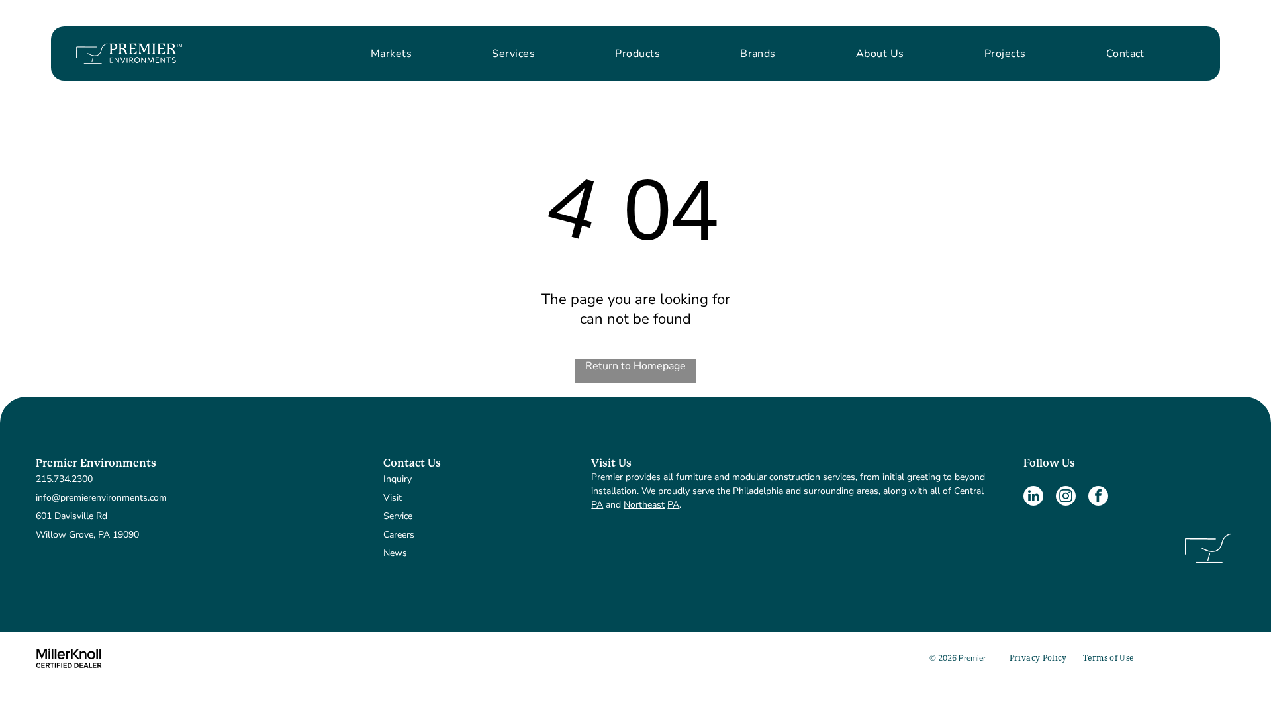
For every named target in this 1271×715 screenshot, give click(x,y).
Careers (398, 534)
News (395, 553)
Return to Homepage (635, 366)
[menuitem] (391, 53)
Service (397, 516)
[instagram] (1066, 497)
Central (969, 491)
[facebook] (1098, 497)
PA (597, 505)
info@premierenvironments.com (101, 497)
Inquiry (397, 479)
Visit (392, 497)
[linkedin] (1033, 497)
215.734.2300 (64, 479)
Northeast (644, 505)
